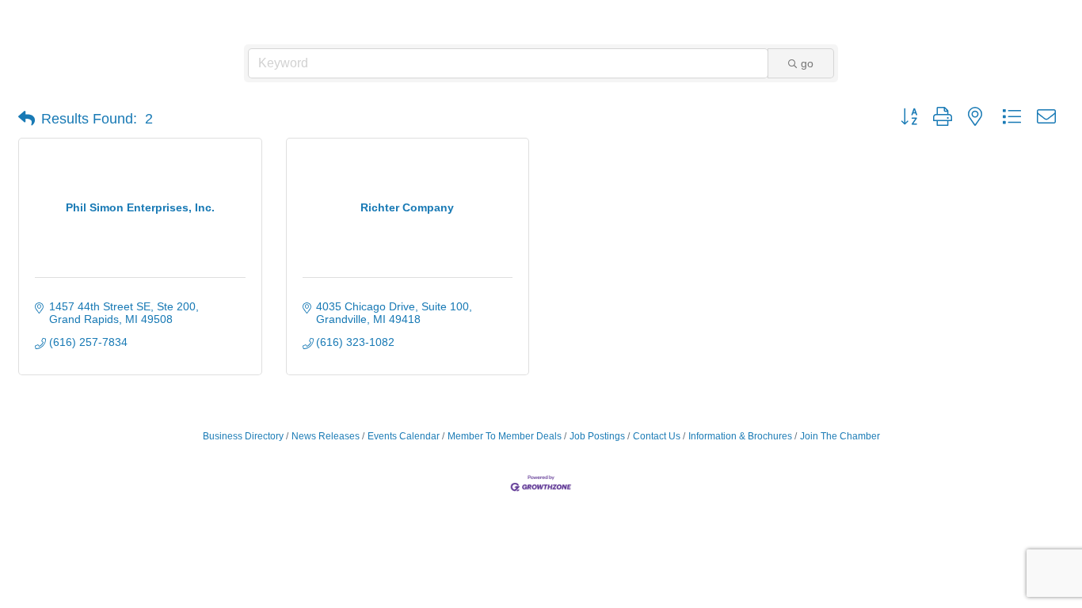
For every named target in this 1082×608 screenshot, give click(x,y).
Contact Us (656, 436)
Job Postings (597, 436)
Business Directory (243, 436)
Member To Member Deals (505, 436)
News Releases (325, 436)
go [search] (807, 63)
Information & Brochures (740, 436)
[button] (26, 118)
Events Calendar (404, 436)
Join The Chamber (840, 436)
